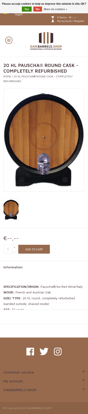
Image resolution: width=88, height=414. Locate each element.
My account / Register (70, 21)
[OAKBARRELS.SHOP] (53, 40)
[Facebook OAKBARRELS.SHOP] (30, 351)
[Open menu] (9, 40)
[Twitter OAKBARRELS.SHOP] (44, 351)
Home (7, 76)
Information (13, 267)
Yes (26, 9)
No (37, 9)
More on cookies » (55, 9)
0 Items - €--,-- (66, 17)
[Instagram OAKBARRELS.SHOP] (58, 351)
